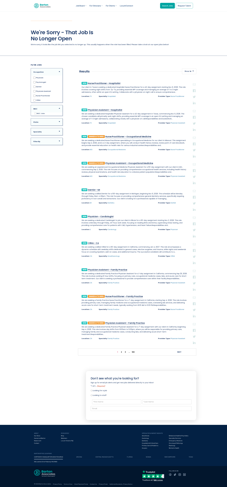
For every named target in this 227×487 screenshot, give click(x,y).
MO (91, 149)
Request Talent (184, 5)
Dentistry (111, 203)
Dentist (38, 87)
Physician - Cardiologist (101, 216)
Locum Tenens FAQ (67, 440)
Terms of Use (68, 484)
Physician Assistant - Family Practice (107, 269)
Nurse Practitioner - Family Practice (124, 296)
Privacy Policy (57, 484)
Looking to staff (100, 395)
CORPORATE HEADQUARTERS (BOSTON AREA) (48, 457)
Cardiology (112, 229)
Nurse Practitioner (43, 96)
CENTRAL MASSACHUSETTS (104, 457)
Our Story (37, 435)
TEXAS (191, 457)
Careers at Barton (39, 438)
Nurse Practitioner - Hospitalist (104, 83)
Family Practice (113, 283)
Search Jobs (167, 5)
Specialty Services (175, 438)
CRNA (38, 100)
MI (91, 203)
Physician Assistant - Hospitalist (105, 109)
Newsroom (37, 440)
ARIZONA (79, 457)
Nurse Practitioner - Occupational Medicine (128, 136)
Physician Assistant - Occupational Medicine (129, 163)
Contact (36, 443)
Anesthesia (145, 435)
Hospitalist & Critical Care (150, 443)
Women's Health (174, 448)
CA (91, 256)
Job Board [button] (80, 5)
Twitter (194, 94)
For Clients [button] (110, 5)
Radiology (172, 445)
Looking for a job (100, 390)
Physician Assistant (43, 91)
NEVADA (148, 457)
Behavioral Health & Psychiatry (178, 435)
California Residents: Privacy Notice (120, 484)
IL (90, 229)
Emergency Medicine (175, 440)
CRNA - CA (93, 243)
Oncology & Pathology (176, 443)
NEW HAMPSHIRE (169, 457)
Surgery (144, 448)
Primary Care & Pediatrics (150, 445)
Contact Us (93, 484)
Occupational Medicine (117, 149)
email (194, 81)
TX (91, 96)
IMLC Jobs (41, 113)
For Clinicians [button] (95, 5)
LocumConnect (126, 5)
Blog (62, 435)
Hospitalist (112, 96)
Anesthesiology (114, 256)
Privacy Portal (103, 484)
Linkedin (194, 100)
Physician (39, 78)
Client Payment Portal (81, 484)
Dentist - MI (94, 189)
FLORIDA (130, 457)
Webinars (64, 438)
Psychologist (41, 82)
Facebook (194, 88)
